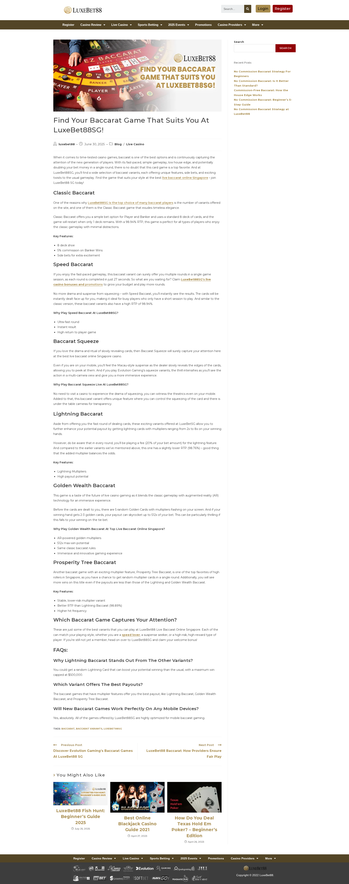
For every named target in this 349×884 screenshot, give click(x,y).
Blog (118, 144)
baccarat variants (89, 728)
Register (68, 24)
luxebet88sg (113, 728)
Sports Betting (148, 24)
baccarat (68, 728)
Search (239, 41)
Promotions (203, 24)
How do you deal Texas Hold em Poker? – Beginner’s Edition (194, 826)
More (255, 24)
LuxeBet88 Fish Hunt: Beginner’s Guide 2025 (80, 816)
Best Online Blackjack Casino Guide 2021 (137, 823)
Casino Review (90, 24)
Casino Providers (230, 24)
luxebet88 (67, 144)
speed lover (131, 635)
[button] (263, 9)
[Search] (247, 9)
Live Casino (119, 24)
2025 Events (176, 24)
